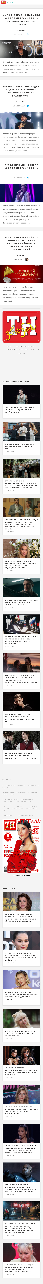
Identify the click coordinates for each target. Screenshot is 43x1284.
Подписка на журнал (21, 875)
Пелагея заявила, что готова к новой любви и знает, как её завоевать (21, 1034)
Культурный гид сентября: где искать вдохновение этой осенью (20, 410)
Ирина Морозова (19, 34)
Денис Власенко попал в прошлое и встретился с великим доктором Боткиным (21, 756)
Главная (11, 2)
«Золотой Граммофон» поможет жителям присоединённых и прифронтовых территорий (21, 243)
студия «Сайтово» (25, 815)
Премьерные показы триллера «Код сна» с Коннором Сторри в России (21, 602)
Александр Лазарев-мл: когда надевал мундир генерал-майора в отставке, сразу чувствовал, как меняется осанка (21, 524)
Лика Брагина (19, 259)
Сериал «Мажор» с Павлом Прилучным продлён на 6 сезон (19, 447)
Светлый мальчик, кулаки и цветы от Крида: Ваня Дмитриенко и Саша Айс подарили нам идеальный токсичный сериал (20, 1228)
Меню (39, 2)
